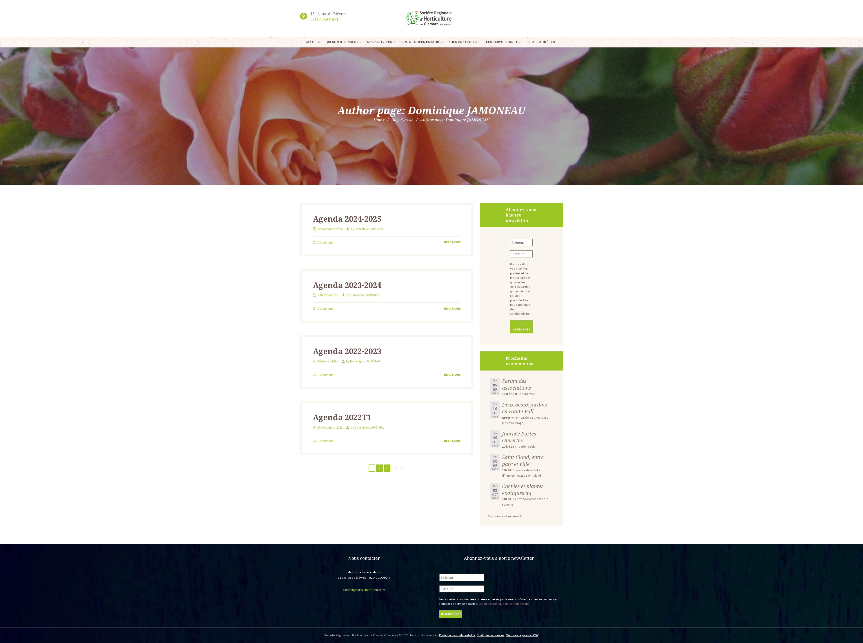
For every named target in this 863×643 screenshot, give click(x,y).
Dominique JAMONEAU (370, 229)
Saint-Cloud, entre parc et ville (523, 460)
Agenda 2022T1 (342, 417)
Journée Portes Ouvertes (519, 437)
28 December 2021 (330, 427)
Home (379, 120)
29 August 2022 (328, 361)
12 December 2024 (330, 229)
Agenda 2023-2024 (347, 285)
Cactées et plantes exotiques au (522, 489)
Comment (325, 242)
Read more (452, 242)
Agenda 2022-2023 (347, 351)
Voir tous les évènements (505, 516)
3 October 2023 (328, 295)
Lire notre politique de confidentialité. (504, 604)
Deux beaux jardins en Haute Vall (524, 408)
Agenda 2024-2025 (347, 218)
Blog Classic (402, 120)
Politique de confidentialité (457, 635)
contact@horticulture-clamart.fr (364, 590)
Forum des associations (516, 384)
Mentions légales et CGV (522, 635)
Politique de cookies (491, 635)
